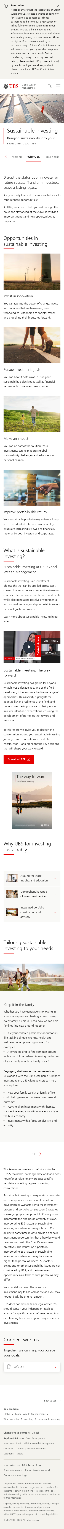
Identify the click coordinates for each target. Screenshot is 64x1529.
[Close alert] (58, 6)
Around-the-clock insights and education (34, 878)
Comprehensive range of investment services (33, 894)
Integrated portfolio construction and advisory (32, 912)
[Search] (50, 86)
